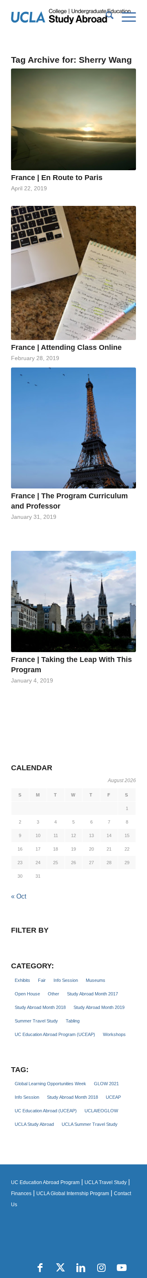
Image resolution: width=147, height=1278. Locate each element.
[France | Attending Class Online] (73, 273)
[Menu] (125, 16)
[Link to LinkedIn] (81, 1268)
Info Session (65, 980)
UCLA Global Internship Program (72, 1193)
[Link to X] (60, 1268)
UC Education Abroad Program (45, 1182)
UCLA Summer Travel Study (90, 1124)
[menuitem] (106, 16)
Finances (21, 1193)
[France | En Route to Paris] (73, 119)
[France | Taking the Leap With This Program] (73, 602)
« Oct (18, 896)
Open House (27, 993)
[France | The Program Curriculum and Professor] (73, 428)
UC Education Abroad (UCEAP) (46, 1110)
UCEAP (113, 1097)
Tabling (73, 1020)
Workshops (114, 1034)
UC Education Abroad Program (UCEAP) (55, 1034)
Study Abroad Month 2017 (92, 993)
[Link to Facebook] (40, 1268)
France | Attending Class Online (66, 347)
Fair (42, 980)
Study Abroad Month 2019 (99, 1007)
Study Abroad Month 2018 (40, 1007)
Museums (95, 980)
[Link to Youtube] (122, 1268)
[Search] (106, 16)
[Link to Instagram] (101, 1268)
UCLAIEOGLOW (101, 1110)
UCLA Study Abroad (34, 1124)
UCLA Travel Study (106, 1182)
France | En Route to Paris (56, 177)
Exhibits (22, 980)
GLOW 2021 (106, 1083)
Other (53, 993)
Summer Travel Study (36, 1020)
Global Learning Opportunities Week (50, 1083)
